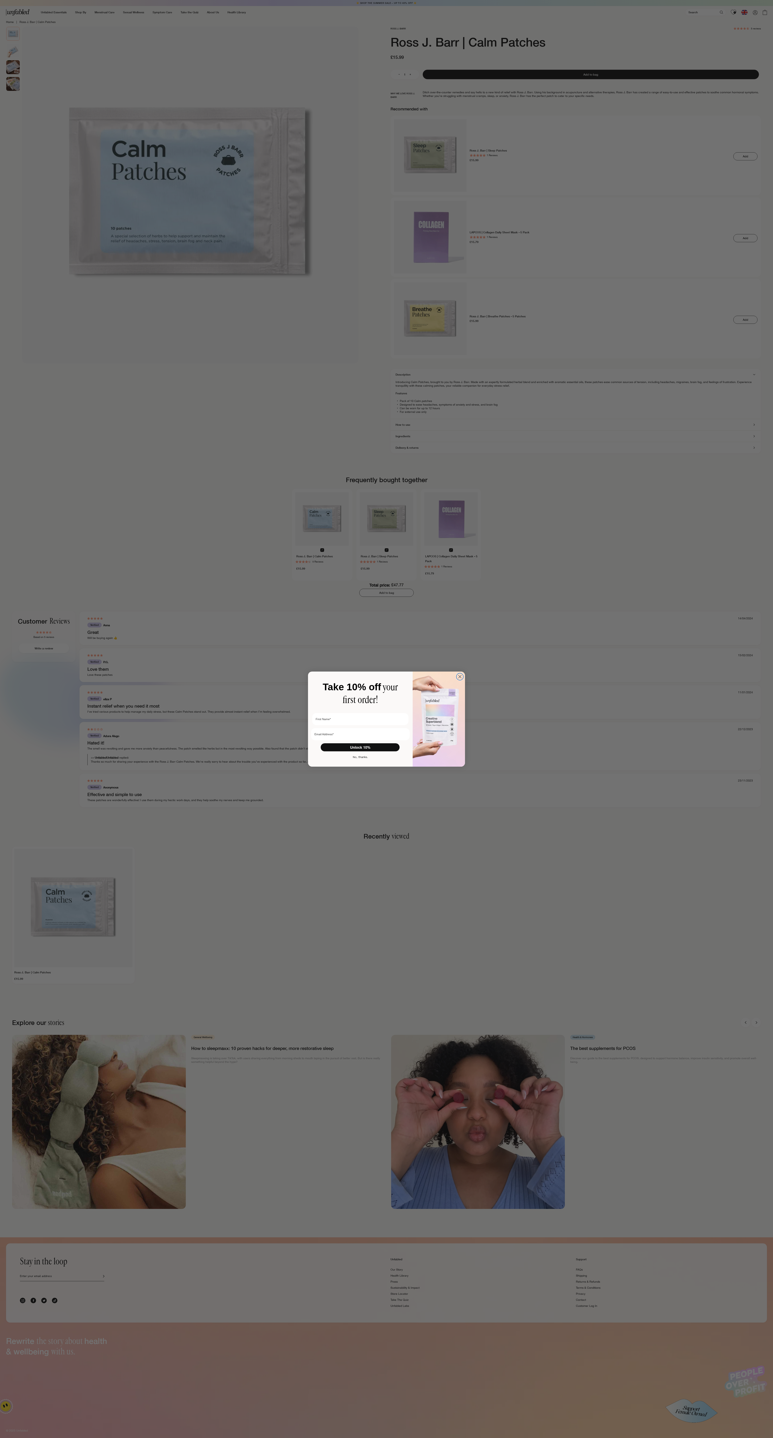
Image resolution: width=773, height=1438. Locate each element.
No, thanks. (360, 757)
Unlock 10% (360, 747)
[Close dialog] (459, 676)
